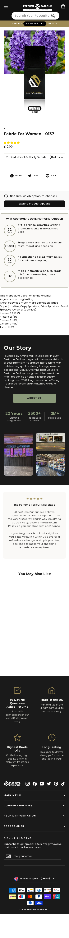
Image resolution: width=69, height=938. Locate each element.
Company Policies (18, 805)
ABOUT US (34, 398)
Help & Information (20, 816)
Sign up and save (17, 838)
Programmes (14, 826)
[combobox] (35, 16)
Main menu (12, 795)
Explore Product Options (34, 203)
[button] (12, 143)
